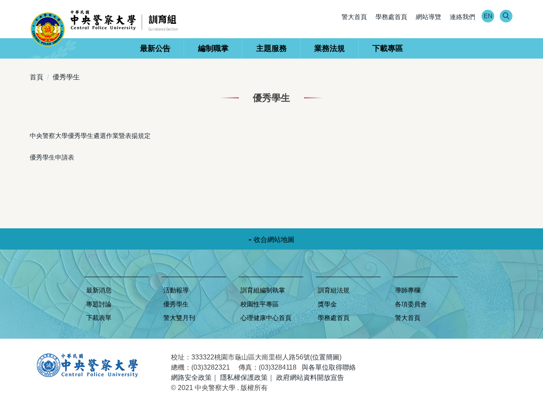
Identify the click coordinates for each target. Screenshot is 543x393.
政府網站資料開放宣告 (310, 377)
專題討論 (99, 304)
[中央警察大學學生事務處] (86, 28)
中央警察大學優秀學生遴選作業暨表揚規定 (90, 135)
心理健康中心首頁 (266, 317)
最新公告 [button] (155, 48)
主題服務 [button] (271, 48)
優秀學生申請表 (52, 157)
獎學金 (327, 304)
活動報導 (176, 290)
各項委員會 (411, 304)
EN (488, 16)
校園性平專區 (260, 304)
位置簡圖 (325, 357)
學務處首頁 (391, 16)
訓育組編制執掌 (263, 290)
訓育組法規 (334, 290)
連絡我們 (462, 16)
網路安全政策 (191, 377)
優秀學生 (66, 77)
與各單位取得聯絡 (329, 367)
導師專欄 (407, 290)
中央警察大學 (87, 365)
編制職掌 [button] (213, 48)
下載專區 (387, 48)
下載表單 (99, 317)
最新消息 (99, 290)
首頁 (36, 77)
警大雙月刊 (179, 317)
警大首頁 (354, 16)
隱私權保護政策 (244, 377)
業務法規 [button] (329, 48)
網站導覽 (428, 16)
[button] (505, 16)
